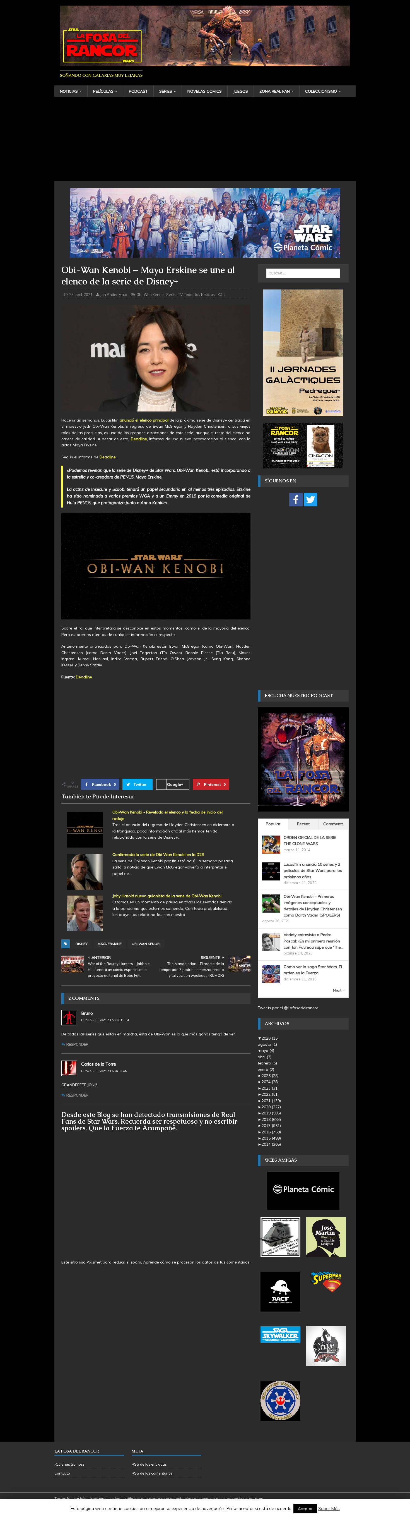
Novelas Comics (204, 91)
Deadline (139, 438)
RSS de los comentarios (152, 1473)
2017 (271, 1125)
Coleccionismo (321, 91)
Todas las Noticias (199, 294)
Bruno (87, 1013)
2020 (271, 1106)
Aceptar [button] (305, 1508)
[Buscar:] (303, 273)
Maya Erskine (110, 944)
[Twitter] (310, 499)
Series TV (174, 294)
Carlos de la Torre (98, 1064)
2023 (270, 1088)
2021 (271, 1100)
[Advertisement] (205, 139)
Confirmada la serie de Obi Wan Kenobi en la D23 (158, 854)
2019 (271, 1113)
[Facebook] (296, 499)
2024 (270, 1081)
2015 (271, 1138)
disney (82, 944)
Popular (273, 823)
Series (165, 91)
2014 (271, 1144)
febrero (267, 1063)
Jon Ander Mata (113, 294)
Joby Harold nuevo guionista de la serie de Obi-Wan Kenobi (166, 895)
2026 (270, 1038)
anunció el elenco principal (144, 420)
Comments (333, 823)
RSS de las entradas (149, 1464)
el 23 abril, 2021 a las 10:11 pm (105, 1020)
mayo (266, 1050)
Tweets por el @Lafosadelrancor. (288, 1007)
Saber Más (329, 1508)
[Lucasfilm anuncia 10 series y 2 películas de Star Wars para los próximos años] (271, 877)
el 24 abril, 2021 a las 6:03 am (104, 1071)
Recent (303, 823)
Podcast (138, 91)
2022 (270, 1094)
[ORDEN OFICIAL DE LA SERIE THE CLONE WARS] (271, 850)
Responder (77, 1044)
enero (266, 1069)
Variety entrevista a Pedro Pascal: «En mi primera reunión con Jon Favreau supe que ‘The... (313, 941)
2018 (271, 1119)
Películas (103, 91)
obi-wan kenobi (146, 944)
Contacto (62, 1473)
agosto (267, 1044)
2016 (271, 1132)
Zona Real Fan (274, 91)
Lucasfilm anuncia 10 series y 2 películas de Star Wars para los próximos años (313, 870)
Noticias (69, 91)
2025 (270, 1075)
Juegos (240, 91)
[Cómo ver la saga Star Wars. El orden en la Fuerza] (271, 979)
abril (264, 1056)
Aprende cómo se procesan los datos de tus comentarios (196, 1262)
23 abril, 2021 (81, 294)
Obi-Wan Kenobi (150, 294)
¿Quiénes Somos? (69, 1464)
